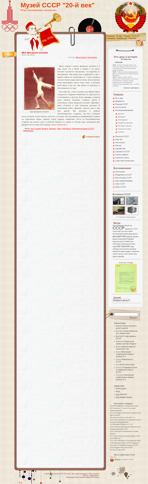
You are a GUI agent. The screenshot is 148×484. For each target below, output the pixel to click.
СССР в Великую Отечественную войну (127, 440)
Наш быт (119, 139)
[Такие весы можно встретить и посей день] (132, 205)
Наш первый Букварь (124, 181)
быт (126, 231)
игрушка (130, 239)
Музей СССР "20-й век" (58, 5)
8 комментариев (93, 137)
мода (114, 246)
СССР (118, 228)
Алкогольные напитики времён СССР (127, 436)
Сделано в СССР (122, 152)
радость (129, 251)
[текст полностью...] (59, 125)
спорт (59, 129)
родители (135, 251)
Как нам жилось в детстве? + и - (124, 417)
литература (125, 244)
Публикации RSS (72, 477)
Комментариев (124, 397)
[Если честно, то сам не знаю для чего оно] (132, 215)
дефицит (129, 236)
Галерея (111, 38)
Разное (118, 146)
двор (130, 234)
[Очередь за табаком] (119, 205)
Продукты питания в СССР (123, 447)
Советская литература (124, 161)
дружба (135, 236)
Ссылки (132, 38)
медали (45, 129)
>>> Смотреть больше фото (126, 217)
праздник (133, 249)
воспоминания (118, 234)
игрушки (116, 241)
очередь (116, 249)
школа (121, 256)
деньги (135, 234)
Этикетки (121, 132)
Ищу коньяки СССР (118, 450)
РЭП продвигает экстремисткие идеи (125, 406)
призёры (52, 129)
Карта (127, 36)
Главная (111, 36)
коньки (38, 129)
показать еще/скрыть (131, 88)
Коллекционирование (124, 110)
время (126, 234)
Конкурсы (122, 38)
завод (120, 239)
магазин (132, 244)
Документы (119, 101)
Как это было (81, 57)
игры (121, 241)
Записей (121, 394)
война (130, 231)
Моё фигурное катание (35, 52)
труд (135, 254)
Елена (118, 326)
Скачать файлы (121, 155)
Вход (118, 391)
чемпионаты (28, 131)
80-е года (119, 98)
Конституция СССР (123, 178)
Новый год (128, 225)
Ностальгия (92, 57)
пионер (126, 249)
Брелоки (121, 113)
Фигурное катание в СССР (83, 129)
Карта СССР (120, 187)
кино (132, 241)
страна (130, 254)
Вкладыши (121, 117)
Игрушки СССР (121, 104)
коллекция (116, 244)
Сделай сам (120, 149)
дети (33, 129)
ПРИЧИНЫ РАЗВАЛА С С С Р (122, 424)
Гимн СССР (120, 184)
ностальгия (123, 246)
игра (125, 239)
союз (125, 254)
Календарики (122, 120)
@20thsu (117, 459)
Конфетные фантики (125, 123)
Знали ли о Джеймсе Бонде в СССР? (125, 445)
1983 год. (117, 438)
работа (123, 251)
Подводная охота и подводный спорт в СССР (126, 369)
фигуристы (66, 129)
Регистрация (121, 389)
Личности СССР (122, 136)
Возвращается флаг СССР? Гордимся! (125, 443)
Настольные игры (127, 365)
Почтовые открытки (125, 126)
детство (122, 236)
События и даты (122, 158)
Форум (135, 36)
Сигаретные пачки (124, 129)
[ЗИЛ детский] (119, 215)
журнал (115, 239)
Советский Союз (119, 231)
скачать (120, 254)
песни (121, 249)
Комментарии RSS (87, 477)
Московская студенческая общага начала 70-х (125, 354)
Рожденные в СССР (123, 175)
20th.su (85, 475)
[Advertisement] (57, 63)
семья (115, 254)
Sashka (96, 474)
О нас (119, 36)
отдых (132, 246)
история (126, 241)
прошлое (116, 251)
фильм (115, 256)
